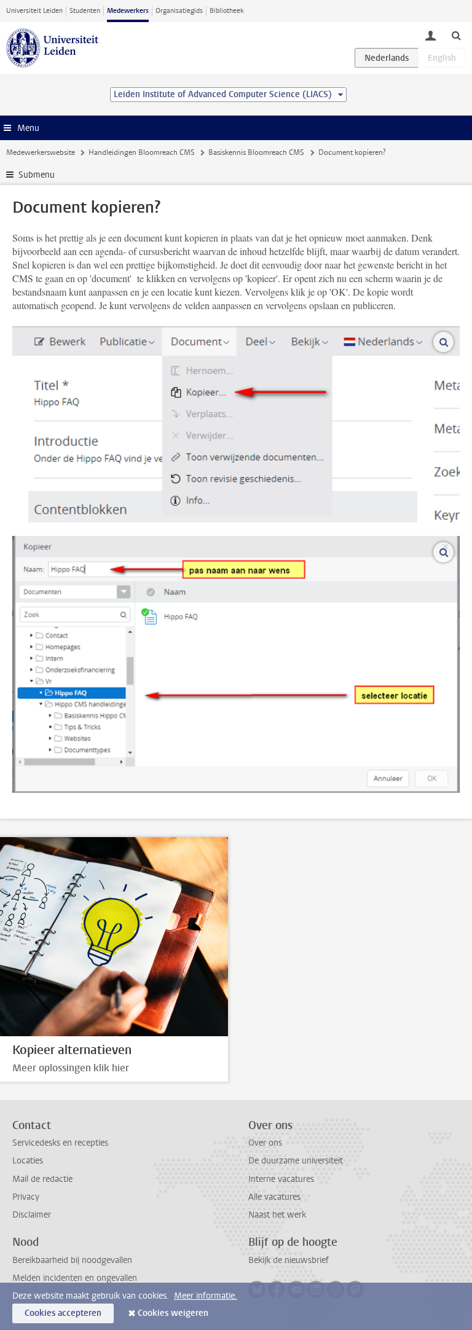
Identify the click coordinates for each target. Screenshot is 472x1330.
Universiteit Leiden (34, 10)
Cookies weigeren (173, 1313)
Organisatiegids (179, 10)
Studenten (84, 10)
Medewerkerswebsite (40, 152)
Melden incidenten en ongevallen (74, 1278)
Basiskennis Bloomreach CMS (256, 152)
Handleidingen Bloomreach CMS (141, 152)
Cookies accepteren (63, 1313)
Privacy (25, 1197)
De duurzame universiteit (295, 1161)
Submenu (36, 175)
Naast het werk (277, 1215)
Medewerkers (128, 10)
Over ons (265, 1143)
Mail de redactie (42, 1179)
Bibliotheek (227, 10)
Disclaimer (31, 1215)
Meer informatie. (205, 1296)
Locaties (27, 1161)
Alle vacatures (274, 1197)
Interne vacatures (281, 1179)
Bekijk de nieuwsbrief (288, 1260)
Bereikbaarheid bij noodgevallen (72, 1260)
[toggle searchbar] (456, 35)
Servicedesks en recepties (60, 1143)
